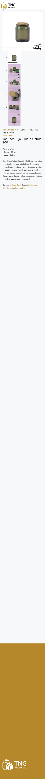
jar (13, 188)
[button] (3, 10)
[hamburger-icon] (38, 5)
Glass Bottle (14, 130)
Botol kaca (6, 188)
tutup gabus (20, 188)
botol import (32, 185)
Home (5, 130)
